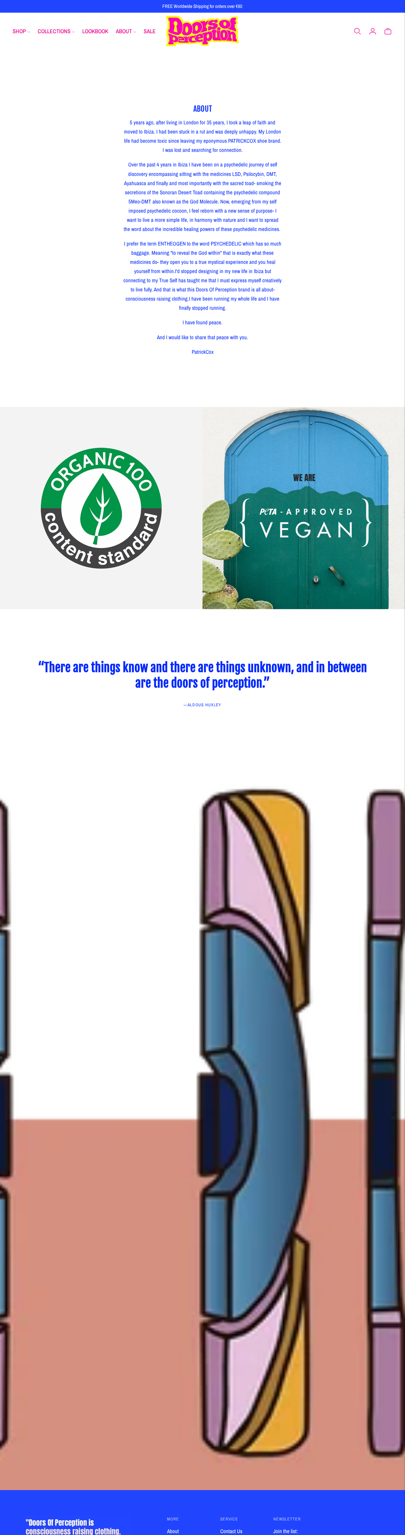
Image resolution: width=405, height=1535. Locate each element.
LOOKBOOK (95, 31)
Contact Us (231, 1531)
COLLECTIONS (54, 31)
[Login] (372, 31)
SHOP (19, 31)
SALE (150, 31)
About (173, 1531)
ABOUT (124, 31)
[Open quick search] (357, 31)
